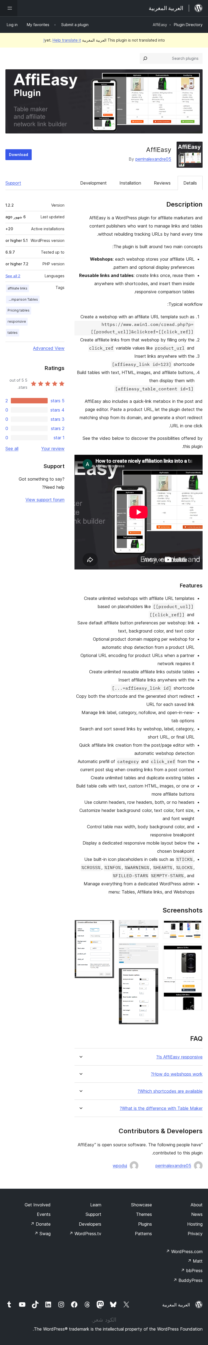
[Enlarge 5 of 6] (151, 975)
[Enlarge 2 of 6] (195, 951)
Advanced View (48, 348)
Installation (130, 183)
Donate (40, 1224)
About (197, 1204)
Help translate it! (62, 40)
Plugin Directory (188, 24)
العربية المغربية (176, 1304)
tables (13, 333)
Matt (195, 1261)
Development (93, 183)
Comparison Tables (22, 299)
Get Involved (38, 1204)
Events (44, 1214)
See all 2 (12, 276)
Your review (52, 448)
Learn (95, 1204)
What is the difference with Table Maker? (161, 1108)
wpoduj (120, 1165)
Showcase (141, 1204)
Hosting (195, 1224)
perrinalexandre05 (153, 159)
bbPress (192, 1270)
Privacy (195, 1233)
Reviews (162, 183)
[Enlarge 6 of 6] (107, 927)
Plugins (145, 1224)
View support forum (44, 499)
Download (18, 154)
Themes (144, 1214)
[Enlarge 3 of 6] (151, 927)
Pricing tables (19, 310)
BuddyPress (188, 1280)
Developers (90, 1224)
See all (11, 448)
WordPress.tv (85, 1233)
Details (190, 183)
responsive (17, 321)
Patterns (143, 1233)
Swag (42, 1233)
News (197, 1214)
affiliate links (17, 288)
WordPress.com (184, 1251)
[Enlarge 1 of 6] (195, 927)
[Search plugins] (145, 58)
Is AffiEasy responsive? (179, 1057)
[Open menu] (8, 8)
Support (13, 183)
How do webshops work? (177, 1074)
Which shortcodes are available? (170, 1091)
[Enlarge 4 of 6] (151, 950)
